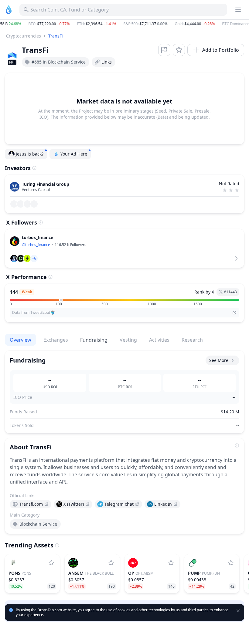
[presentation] (30, 504)
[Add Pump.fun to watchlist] (231, 563)
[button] (124, 24)
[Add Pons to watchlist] (51, 563)
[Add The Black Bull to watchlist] (111, 563)
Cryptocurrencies (23, 36)
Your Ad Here (73, 154)
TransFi (55, 36)
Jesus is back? (29, 154)
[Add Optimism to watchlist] (171, 563)
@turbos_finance (36, 244)
